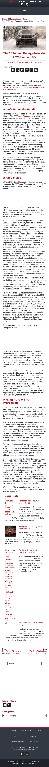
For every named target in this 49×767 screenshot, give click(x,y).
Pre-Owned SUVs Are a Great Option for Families (12, 651)
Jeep (40, 62)
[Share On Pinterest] (31, 70)
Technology (18, 736)
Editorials (32, 736)
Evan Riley (12, 62)
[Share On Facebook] (13, 70)
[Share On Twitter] (17, 70)
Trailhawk (38, 282)
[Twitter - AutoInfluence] (27, 4)
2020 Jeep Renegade (22, 116)
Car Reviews (26, 731)
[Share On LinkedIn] (22, 70)
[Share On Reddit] (27, 70)
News (39, 731)
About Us (34, 742)
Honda (36, 62)
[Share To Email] (36, 70)
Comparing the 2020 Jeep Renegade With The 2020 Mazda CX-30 (29, 501)
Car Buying (12, 731)
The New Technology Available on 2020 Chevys (36, 651)
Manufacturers (18, 742)
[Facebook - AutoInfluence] (22, 4)
